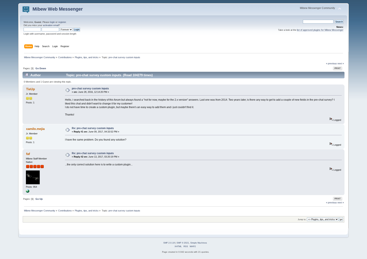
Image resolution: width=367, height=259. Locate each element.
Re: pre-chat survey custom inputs (93, 128)
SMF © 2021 (183, 243)
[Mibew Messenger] (27, 192)
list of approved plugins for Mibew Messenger (320, 30)
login (52, 22)
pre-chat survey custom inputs (90, 88)
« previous (331, 63)
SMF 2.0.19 (169, 243)
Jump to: (302, 219)
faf (28, 154)
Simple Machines (198, 243)
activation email (51, 25)
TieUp (30, 89)
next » (340, 63)
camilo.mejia (35, 129)
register (62, 22)
